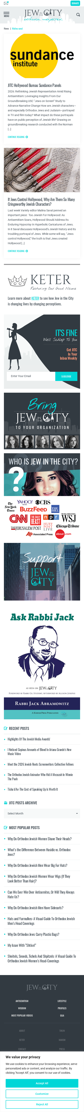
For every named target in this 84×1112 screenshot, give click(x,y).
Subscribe (42, 589)
